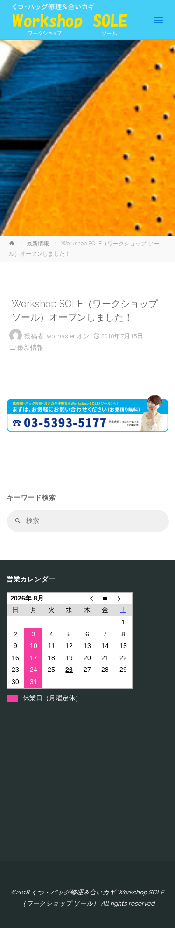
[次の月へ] (123, 598)
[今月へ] (105, 598)
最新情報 (38, 243)
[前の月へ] (87, 598)
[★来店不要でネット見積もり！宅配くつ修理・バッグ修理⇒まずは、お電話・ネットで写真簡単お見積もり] (67, 19)
